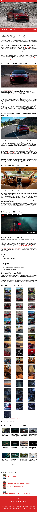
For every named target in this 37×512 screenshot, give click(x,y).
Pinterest (16, 501)
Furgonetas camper (8, 2)
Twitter (13, 501)
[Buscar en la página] (36, 1)
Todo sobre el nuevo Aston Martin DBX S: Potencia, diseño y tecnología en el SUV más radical (23, 437)
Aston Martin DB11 (31, 57)
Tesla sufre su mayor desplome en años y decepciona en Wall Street (16, 493)
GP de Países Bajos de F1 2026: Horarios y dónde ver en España (15, 476)
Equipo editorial (11, 506)
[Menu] (1, 1)
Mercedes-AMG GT (11, 152)
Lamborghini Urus (11, 247)
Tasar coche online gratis (6, 508)
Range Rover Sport (19, 248)
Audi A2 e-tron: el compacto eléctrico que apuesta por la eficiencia (16, 483)
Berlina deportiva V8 (15, 2)
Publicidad (19, 510)
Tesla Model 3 (31, 2)
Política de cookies (32, 508)
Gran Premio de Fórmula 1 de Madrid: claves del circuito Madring (15, 480)
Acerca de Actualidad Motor (17, 508)
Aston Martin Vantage (6, 59)
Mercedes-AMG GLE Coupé (7, 248)
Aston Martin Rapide (8, 90)
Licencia (14, 510)
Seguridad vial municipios (24, 2)
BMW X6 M (27, 245)
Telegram (20, 501)
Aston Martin (27, 47)
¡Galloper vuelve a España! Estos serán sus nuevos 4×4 (14, 486)
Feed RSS (25, 501)
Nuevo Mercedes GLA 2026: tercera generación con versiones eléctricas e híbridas (19, 490)
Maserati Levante (20, 247)
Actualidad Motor (13, 418)
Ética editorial (18, 506)
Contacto (24, 510)
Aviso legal (25, 508)
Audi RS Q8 (21, 245)
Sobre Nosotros (5, 506)
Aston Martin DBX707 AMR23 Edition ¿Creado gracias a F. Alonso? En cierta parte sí (15, 462)
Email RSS (23, 501)
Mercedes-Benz (29, 148)
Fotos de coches (32, 506)
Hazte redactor (25, 506)
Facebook (11, 501)
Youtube (18, 501)
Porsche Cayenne (29, 247)
